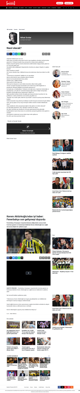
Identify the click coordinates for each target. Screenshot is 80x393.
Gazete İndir (68, 3)
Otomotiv (53, 7)
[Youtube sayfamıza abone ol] (71, 8)
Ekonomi (15, 7)
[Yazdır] (25, 54)
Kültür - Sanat (37, 7)
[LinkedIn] (16, 54)
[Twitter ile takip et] (68, 8)
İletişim (35, 387)
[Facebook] (8, 54)
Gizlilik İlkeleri (41, 387)
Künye (31, 387)
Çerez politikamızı (60, 390)
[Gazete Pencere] (11, 3)
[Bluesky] (13, 54)
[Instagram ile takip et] (68, 387)
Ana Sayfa (10, 29)
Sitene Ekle (48, 387)
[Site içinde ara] (73, 8)
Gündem (10, 7)
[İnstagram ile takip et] (64, 8)
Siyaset (30, 7)
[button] (43, 54)
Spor (26, 7)
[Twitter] (10, 54)
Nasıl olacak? (22, 29)
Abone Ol (59, 3)
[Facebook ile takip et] (66, 8)
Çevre (48, 7)
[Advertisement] (63, 54)
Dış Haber (21, 7)
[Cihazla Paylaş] (22, 54)
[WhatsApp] (19, 54)
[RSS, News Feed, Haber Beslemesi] (71, 387)
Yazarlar (44, 7)
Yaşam (59, 7)
